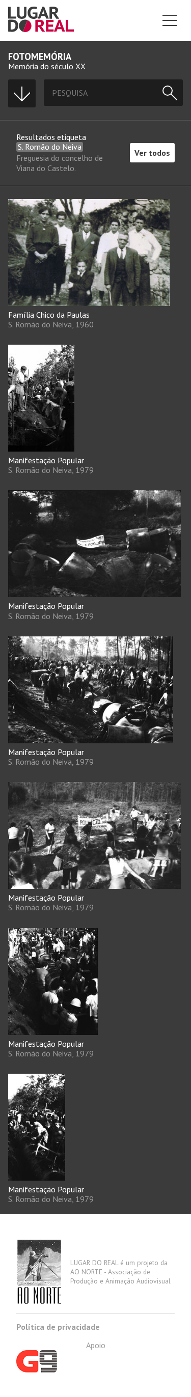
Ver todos (152, 153)
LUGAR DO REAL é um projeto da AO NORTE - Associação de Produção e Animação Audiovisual (120, 1272)
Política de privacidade (58, 1327)
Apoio (95, 1345)
